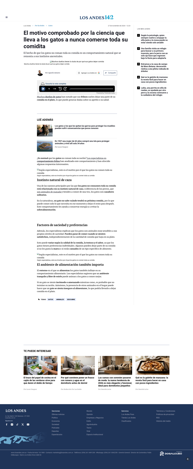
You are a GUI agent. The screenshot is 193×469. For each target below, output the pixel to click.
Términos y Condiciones (165, 411)
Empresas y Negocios (95, 418)
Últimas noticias (58, 414)
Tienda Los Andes (128, 418)
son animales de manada (49, 192)
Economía (56, 421)
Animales (60, 299)
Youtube (28, 424)
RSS (158, 418)
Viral (88, 431)
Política (55, 418)
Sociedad (55, 424)
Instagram (12, 424)
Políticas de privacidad (165, 414)
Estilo (89, 421)
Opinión (90, 414)
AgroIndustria (92, 424)
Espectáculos (57, 434)
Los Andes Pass (127, 414)
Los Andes (27, 26)
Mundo (89, 411)
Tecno (89, 428)
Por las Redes (39, 26)
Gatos (50, 299)
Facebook (6, 424)
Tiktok (17, 424)
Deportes (55, 431)
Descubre (71, 299)
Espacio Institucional (95, 434)
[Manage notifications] (188, 459)
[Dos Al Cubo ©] (171, 455)
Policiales (55, 428)
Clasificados (126, 421)
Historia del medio (163, 421)
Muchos (49, 96)
